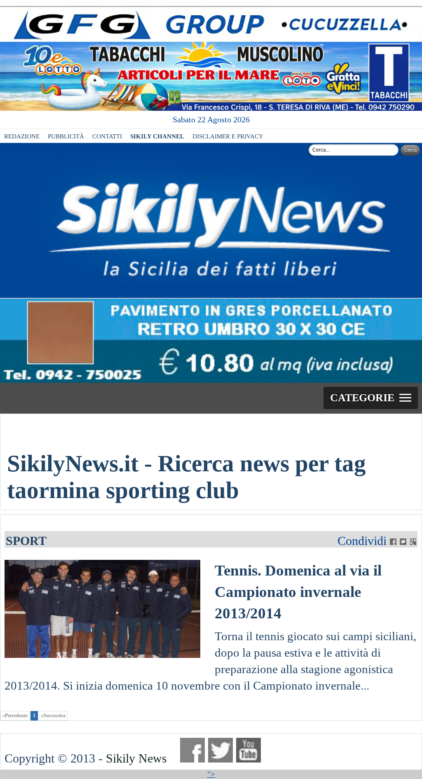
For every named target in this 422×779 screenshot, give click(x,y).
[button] (371, 398)
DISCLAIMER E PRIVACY (227, 136)
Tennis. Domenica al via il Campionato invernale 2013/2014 (298, 592)
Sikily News (136, 758)
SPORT (26, 540)
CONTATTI (107, 136)
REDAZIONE (22, 136)
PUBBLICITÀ (66, 136)
